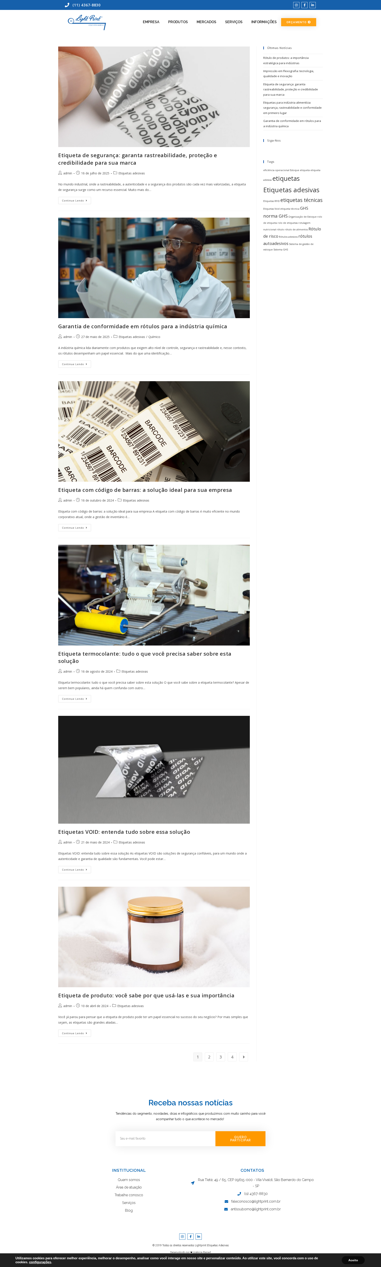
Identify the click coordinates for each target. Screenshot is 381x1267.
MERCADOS (206, 22)
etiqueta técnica (289, 208)
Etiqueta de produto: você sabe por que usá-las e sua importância (146, 995)
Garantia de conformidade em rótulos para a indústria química (142, 326)
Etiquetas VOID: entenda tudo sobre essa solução (124, 831)
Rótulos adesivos (288, 236)
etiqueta (305, 170)
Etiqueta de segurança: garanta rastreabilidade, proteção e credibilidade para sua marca (290, 89)
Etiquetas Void (271, 208)
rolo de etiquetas (288, 222)
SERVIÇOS (234, 22)
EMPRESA (151, 22)
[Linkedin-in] (313, 5)
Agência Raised (202, 1252)
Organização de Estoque (302, 216)
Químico (154, 337)
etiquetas (286, 178)
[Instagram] (296, 5)
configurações (40, 1262)
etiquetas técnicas (301, 200)
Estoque (294, 170)
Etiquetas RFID (271, 201)
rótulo (280, 229)
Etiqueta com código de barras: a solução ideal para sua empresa (145, 489)
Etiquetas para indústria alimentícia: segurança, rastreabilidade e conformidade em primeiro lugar (292, 108)
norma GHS (275, 216)
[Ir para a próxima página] (243, 1056)
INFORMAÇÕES (264, 22)
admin (67, 173)
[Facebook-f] (304, 5)
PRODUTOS (178, 22)
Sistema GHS (280, 249)
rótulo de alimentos (296, 229)
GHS (304, 208)
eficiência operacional (276, 170)
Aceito (353, 1260)
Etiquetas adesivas (131, 173)
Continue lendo (76, 199)
